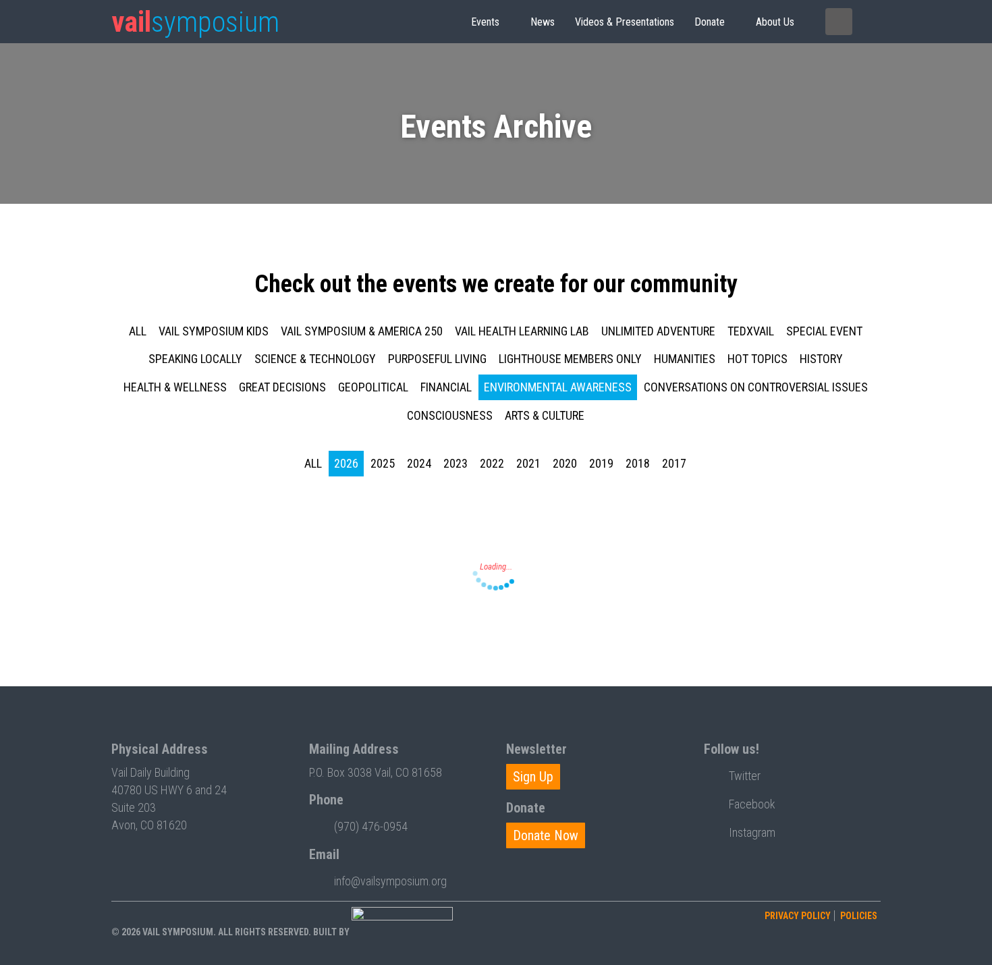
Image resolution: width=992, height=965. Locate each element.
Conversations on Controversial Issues (756, 387)
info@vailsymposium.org (390, 881)
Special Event (824, 331)
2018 (638, 463)
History (821, 359)
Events (485, 22)
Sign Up (533, 777)
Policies (858, 915)
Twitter (745, 776)
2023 (455, 463)
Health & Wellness (175, 387)
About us (775, 22)
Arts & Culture (544, 415)
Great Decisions (282, 387)
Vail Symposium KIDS (214, 331)
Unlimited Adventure (658, 331)
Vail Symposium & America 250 (362, 331)
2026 (346, 463)
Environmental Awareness (558, 387)
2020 (565, 463)
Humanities (684, 359)
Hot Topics (757, 359)
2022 (492, 463)
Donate (709, 22)
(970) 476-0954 (371, 826)
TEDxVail (750, 331)
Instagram (752, 832)
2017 (674, 463)
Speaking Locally (195, 359)
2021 (528, 463)
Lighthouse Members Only (570, 359)
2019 (601, 463)
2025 (382, 463)
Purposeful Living (437, 359)
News (542, 22)
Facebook (752, 804)
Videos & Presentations (624, 22)
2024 (419, 463)
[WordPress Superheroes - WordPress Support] (402, 932)
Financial (446, 387)
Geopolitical (373, 387)
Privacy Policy (798, 915)
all (137, 331)
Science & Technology (315, 359)
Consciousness (450, 415)
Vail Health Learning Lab (522, 331)
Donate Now (545, 835)
